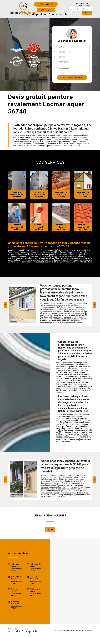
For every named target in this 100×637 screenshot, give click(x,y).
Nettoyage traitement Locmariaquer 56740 (16, 567)
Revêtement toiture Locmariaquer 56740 (35, 592)
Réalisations (45, 4)
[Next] (94, 305)
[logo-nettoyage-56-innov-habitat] (26, 9)
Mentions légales (85, 630)
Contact (46, 10)
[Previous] (5, 305)
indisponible (37, 14)
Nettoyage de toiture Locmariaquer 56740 (35, 567)
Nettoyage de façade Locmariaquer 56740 (16, 580)
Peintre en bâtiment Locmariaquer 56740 (16, 592)
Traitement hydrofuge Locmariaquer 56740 (16, 605)
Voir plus (50, 529)
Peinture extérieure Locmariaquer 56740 (35, 580)
